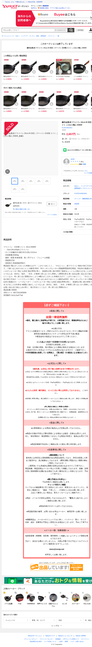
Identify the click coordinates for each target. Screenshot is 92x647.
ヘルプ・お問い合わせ (77, 641)
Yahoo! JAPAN (81, 636)
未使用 (76, 204)
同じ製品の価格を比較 (22, 209)
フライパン (51, 36)
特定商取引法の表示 (36, 641)
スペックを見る (52, 214)
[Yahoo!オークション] (16, 5)
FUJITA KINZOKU (67, 128)
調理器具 (43, 36)
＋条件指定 (80, 30)
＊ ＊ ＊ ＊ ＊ (75, 161)
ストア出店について (50, 641)
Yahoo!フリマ (50, 636)
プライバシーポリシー (30, 639)
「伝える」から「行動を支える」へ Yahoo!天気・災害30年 (23, 2)
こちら (85, 171)
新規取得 (46, 6)
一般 (57, 36)
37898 (84, 164)
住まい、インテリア (22, 36)
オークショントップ (8, 36)
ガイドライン (85, 639)
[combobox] (28, 30)
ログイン (34, 8)
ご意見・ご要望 (63, 641)
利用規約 (58, 639)
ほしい (53, 204)
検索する (71, 30)
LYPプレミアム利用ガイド (71, 639)
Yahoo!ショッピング (65, 636)
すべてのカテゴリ (60, 30)
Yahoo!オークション (35, 636)
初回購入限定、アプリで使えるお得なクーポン (55, 8)
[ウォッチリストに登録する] (16, 72)
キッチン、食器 (34, 36)
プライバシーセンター (46, 639)
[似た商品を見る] (7, 171)
